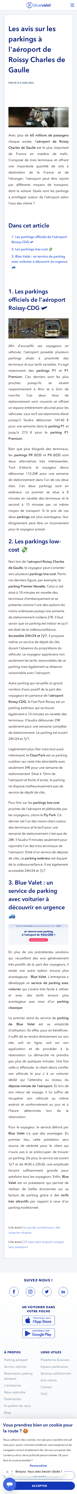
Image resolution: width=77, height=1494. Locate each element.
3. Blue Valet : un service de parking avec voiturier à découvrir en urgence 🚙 (39, 261)
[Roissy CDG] (38, 934)
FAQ (44, 1394)
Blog (7, 1412)
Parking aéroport (16, 1360)
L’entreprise (12, 1385)
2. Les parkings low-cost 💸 (32, 249)
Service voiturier (15, 1367)
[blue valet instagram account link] (30, 1292)
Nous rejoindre (14, 1392)
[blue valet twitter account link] (47, 1292)
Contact (46, 1387)
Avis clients (49, 1380)
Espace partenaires (54, 1367)
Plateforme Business (55, 1360)
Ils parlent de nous (17, 1406)
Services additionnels (56, 1373)
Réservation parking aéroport (18, 1376)
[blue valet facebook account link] (14, 1292)
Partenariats (12, 1399)
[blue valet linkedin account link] (63, 1292)
